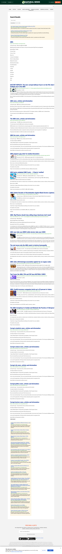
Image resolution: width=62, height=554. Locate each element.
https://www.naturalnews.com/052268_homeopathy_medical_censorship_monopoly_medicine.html (33, 246)
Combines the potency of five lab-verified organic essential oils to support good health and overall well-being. (30, 32)
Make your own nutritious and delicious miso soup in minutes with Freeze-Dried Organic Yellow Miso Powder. (20, 433)
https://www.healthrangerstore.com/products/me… (19, 493)
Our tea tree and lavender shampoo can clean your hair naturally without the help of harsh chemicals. (20, 457)
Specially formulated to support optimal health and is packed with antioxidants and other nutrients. (20, 469)
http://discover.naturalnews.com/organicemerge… (19, 444)
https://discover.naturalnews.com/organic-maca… (19, 487)
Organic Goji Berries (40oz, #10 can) (18, 471)
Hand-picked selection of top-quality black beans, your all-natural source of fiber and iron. (20, 439)
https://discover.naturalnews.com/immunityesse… (19, 31)
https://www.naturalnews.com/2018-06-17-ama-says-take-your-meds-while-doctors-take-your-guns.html (34, 233)
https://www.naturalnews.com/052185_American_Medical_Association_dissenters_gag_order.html (33, 155)
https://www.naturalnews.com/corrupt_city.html (18, 366)
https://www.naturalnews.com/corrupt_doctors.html (18, 403)
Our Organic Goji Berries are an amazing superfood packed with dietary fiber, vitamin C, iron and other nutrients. (20, 475)
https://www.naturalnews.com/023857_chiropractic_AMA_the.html (28, 309)
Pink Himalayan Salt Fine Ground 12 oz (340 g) (20, 449)
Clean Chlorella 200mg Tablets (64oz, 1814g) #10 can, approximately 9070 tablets (20, 499)
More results (13, 419)
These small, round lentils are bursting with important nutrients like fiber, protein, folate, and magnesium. (20, 507)
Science (51, 9)
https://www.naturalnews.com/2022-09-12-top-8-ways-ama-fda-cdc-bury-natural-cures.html (32, 275)
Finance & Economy (35, 9)
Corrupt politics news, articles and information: (24, 384)
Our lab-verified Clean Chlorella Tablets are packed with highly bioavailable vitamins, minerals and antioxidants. (20, 502)
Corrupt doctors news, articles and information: (24, 402)
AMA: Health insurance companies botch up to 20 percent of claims (31, 289)
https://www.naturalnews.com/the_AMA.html (17, 120)
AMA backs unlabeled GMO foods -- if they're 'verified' (27, 172)
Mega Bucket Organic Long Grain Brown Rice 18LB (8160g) (20, 492)
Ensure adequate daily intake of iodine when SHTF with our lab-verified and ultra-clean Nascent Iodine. (20, 481)
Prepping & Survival (44, 9)
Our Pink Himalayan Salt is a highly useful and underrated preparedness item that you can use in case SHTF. (20, 452)
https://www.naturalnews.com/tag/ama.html (17, 43)
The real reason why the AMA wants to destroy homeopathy (28, 245)
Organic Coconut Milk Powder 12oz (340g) (20, 460)
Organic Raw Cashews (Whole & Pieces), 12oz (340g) (20, 423)
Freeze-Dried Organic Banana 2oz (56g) (19, 35)
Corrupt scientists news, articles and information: (25, 328)
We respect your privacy (31, 534)
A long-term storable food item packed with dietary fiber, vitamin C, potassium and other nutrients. (28, 37)
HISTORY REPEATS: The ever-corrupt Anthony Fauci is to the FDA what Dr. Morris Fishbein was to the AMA (35, 85)
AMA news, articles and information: (21, 101)
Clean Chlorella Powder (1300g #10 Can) (19, 510)
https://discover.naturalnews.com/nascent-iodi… (19, 480)
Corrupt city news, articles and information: (23, 365)
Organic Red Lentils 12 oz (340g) (18, 505)
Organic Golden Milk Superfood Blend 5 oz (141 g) (20, 466)
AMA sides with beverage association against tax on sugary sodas (30, 262)
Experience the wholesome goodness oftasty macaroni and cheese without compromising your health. (20, 489)
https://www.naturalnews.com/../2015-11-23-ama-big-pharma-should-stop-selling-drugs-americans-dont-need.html (29, 216)
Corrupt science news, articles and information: (24, 347)
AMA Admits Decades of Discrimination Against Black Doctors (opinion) (32, 193)
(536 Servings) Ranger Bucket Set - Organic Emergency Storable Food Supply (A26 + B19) (20, 443)
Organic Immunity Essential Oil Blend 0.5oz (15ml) (21, 30)
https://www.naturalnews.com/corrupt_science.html (19, 348)
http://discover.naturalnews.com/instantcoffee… (19, 27)
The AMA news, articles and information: (22, 119)
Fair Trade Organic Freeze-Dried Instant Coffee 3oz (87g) (23, 26)
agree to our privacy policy (16, 551)
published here (28, 545)
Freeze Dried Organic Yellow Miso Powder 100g (20, 430)
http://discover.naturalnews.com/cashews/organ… (19, 424)
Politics (14, 9)
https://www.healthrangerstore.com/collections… (19, 36)
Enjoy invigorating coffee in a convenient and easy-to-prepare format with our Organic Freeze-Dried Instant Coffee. (31, 28)
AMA (11, 42)
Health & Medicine (25, 9)
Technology (31, 10)
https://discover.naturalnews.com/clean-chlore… (19, 511)
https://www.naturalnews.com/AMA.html (17, 102)
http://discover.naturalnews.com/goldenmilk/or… (19, 467)
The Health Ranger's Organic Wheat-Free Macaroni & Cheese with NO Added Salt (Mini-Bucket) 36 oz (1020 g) (20, 485)
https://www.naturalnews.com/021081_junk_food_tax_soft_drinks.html (28, 263)
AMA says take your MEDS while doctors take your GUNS (27, 232)
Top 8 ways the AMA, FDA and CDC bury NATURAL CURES (28, 274)
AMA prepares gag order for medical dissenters (24, 154)
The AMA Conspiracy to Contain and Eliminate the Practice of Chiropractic (33, 308)
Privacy (33, 542)
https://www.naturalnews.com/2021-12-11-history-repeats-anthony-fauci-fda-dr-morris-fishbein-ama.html (34, 88)
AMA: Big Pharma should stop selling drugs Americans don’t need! (30, 215)
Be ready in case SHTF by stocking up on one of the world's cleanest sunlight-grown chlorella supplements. (20, 513)
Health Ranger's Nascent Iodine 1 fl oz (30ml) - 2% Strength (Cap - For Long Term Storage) (21, 479)
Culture (19, 9)
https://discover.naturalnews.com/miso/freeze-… (19, 431)
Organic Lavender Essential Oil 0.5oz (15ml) (20, 455)
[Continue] (41, 531)
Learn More (44, 550)
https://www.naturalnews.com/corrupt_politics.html (18, 385)
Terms (35, 542)
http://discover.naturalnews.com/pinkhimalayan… (19, 450)
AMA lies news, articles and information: (22, 135)
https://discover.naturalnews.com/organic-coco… (19, 461)
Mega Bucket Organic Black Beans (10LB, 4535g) (19, 437)
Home (10, 9)
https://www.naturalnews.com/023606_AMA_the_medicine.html (27, 194)
